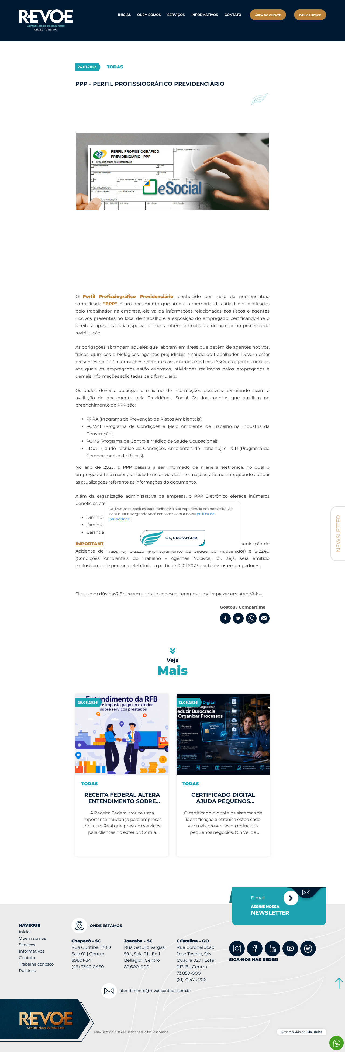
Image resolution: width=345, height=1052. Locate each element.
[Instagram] (237, 948)
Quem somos (32, 938)
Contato (233, 15)
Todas (115, 67)
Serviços (27, 944)
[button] (176, 15)
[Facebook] (225, 618)
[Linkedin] (272, 948)
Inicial (124, 15)
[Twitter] (238, 618)
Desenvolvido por (301, 1032)
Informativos (204, 15)
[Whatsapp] (251, 618)
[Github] (308, 948)
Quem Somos (149, 15)
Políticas (27, 970)
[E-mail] (264, 618)
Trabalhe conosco (36, 964)
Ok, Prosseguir (181, 538)
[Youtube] (290, 948)
